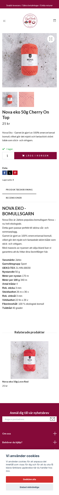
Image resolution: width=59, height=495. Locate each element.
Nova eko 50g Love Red (15, 381)
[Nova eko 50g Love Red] (29, 360)
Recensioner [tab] (14, 198)
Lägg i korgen (37, 155)
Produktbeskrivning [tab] (19, 189)
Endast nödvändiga (29, 487)
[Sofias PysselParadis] (30, 21)
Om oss (6, 433)
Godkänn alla (29, 479)
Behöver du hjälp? (12, 442)
